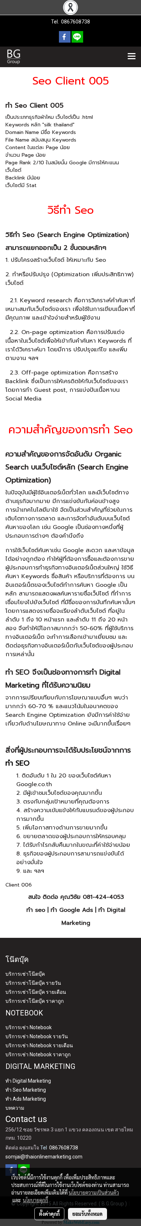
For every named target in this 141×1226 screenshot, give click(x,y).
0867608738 (75, 22)
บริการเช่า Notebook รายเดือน (39, 1045)
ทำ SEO (17, 672)
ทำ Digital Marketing (28, 1081)
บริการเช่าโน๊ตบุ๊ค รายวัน (33, 983)
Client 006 (18, 885)
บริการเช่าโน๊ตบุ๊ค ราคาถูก (34, 1001)
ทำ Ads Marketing (25, 1099)
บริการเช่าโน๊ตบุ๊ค (25, 974)
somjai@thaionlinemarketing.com (43, 1157)
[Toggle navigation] (132, 57)
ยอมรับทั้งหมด (87, 1213)
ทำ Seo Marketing (25, 1090)
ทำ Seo (16, 105)
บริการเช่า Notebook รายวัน (36, 1036)
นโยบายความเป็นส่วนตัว (94, 1192)
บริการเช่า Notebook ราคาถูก (37, 1054)
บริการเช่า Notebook (28, 1027)
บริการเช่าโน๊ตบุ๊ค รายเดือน (35, 992)
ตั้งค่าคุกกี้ (49, 1213)
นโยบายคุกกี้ (35, 1200)
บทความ (14, 1108)
